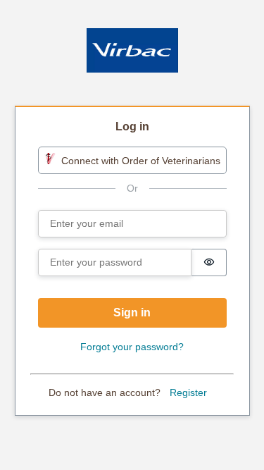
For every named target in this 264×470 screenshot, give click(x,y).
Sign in (132, 313)
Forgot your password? (132, 346)
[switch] (209, 262)
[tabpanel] (132, 261)
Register (188, 392)
